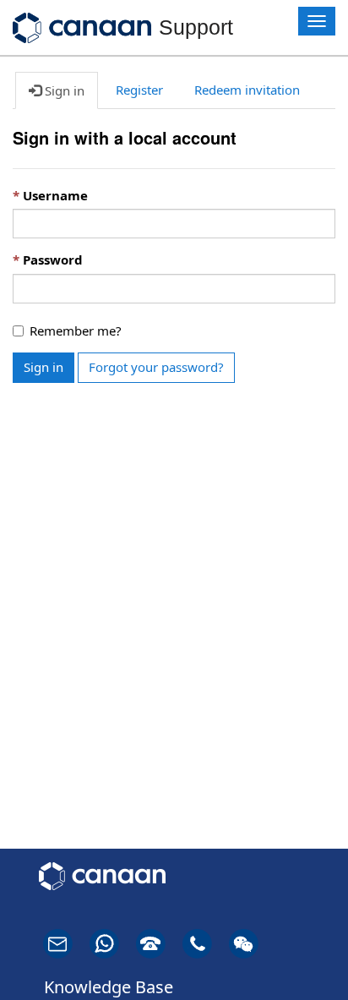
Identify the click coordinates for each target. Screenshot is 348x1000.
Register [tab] (139, 89)
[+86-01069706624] (159, 944)
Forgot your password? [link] (156, 366)
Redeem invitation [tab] (247, 89)
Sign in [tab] (62, 90)
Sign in (43, 366)
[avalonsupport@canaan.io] (66, 944)
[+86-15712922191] (113, 944)
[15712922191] (252, 944)
